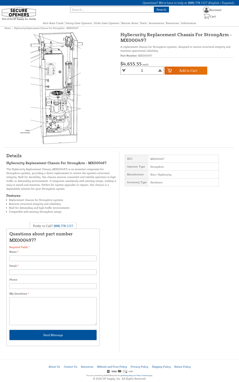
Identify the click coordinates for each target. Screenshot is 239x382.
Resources (172, 23)
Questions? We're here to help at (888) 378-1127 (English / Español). (189, 3)
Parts (143, 23)
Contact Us (70, 366)
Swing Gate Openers (79, 23)
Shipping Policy (161, 366)
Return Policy (182, 366)
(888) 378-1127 (63, 226)
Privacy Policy (139, 366)
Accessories (156, 23)
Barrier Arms (129, 23)
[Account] (206, 10)
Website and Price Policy (112, 366)
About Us (54, 366)
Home (8, 28)
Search (161, 9)
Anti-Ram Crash (53, 23)
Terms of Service (142, 375)
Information (188, 23)
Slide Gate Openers (106, 23)
